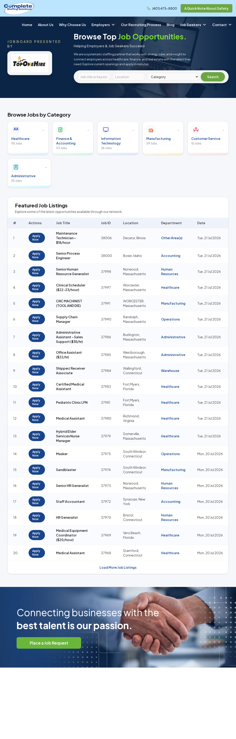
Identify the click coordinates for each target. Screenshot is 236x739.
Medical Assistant (70, 418)
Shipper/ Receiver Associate (70, 370)
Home (27, 24)
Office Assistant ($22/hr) (69, 354)
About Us (45, 24)
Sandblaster (66, 470)
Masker (62, 454)
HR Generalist (67, 517)
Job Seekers (190, 24)
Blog (170, 24)
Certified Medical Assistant (70, 386)
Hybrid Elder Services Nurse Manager (68, 436)
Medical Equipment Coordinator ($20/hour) (72, 535)
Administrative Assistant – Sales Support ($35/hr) (69, 337)
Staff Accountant (70, 501)
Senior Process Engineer (68, 255)
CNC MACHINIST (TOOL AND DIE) (69, 303)
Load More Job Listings (118, 567)
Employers (100, 24)
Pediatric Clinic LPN (72, 402)
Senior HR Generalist (72, 485)
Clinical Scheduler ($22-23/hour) (70, 287)
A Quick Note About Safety (206, 8)
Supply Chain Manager (66, 319)
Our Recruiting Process (141, 24)
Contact (219, 24)
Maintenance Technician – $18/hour (66, 237)
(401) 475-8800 (164, 8)
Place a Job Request (49, 642)
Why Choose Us (72, 24)
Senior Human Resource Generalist (72, 271)
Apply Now (36, 237)
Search (212, 77)
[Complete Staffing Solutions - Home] (19, 8)
